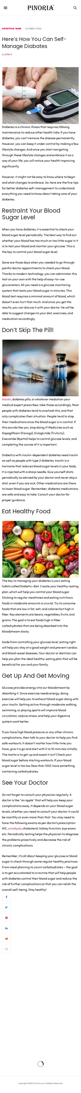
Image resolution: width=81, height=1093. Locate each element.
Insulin (6, 399)
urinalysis (14, 828)
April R (8, 54)
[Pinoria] (41, 8)
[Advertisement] (40, 1008)
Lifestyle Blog (11, 29)
